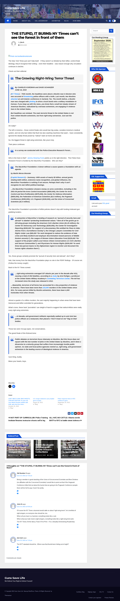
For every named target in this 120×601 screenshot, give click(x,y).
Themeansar (8, 595)
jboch (22, 42)
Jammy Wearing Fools (35, 158)
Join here (77, 21)
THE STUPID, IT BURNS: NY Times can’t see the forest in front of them (45, 35)
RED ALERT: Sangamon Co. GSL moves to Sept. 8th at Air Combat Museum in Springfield (72, 446)
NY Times (15, 94)
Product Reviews (109, 597)
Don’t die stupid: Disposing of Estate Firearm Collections (45, 448)
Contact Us (110, 592)
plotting (32, 101)
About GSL (26, 21)
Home (15, 21)
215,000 (46, 288)
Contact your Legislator (95, 597)
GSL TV (101, 592)
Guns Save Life (15, 8)
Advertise (56, 21)
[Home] (8, 20)
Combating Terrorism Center (58, 278)
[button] (106, 21)
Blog (66, 21)
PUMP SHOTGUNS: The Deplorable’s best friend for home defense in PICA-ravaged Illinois (18, 446)
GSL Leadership (41, 21)
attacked (14, 99)
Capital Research (18, 177)
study (54, 276)
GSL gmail (105, 203)
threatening (28, 96)
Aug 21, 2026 (14, 455)
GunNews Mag (80, 592)
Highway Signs (92, 592)
